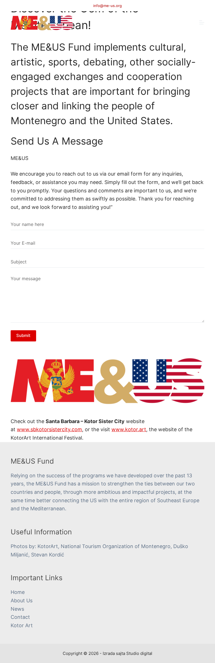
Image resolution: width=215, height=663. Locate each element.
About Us (21, 600)
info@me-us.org (107, 5)
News (17, 609)
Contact (20, 617)
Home (18, 592)
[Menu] (201, 22)
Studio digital (139, 653)
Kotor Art (22, 625)
